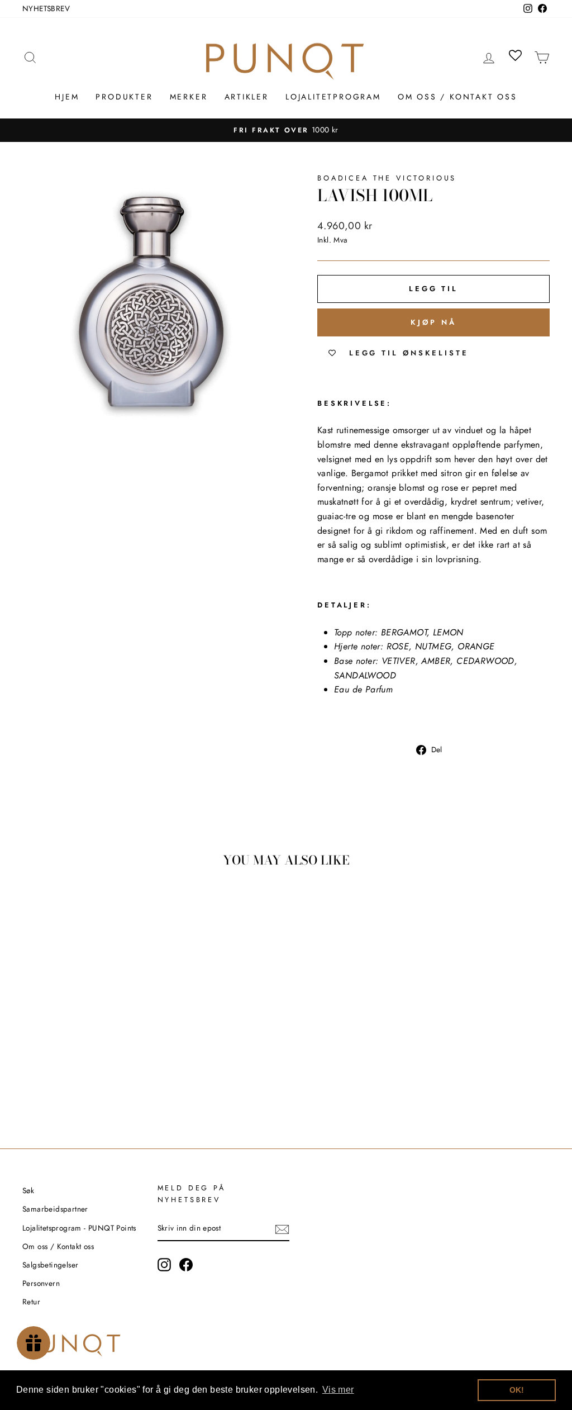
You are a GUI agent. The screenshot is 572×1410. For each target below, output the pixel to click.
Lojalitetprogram (333, 96)
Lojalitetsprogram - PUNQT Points (79, 1227)
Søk (28, 1190)
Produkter (124, 96)
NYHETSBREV (46, 8)
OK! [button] (517, 1389)
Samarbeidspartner (55, 1208)
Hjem (67, 96)
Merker (189, 96)
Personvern (41, 1283)
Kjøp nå (433, 322)
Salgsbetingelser (50, 1264)
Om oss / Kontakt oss (457, 96)
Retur (31, 1301)
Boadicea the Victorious (386, 178)
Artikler (247, 96)
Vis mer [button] (338, 1389)
